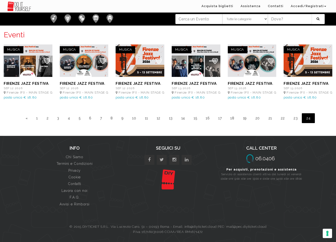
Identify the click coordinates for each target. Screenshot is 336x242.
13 (171, 118)
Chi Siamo (74, 157)
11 (146, 118)
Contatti (275, 6)
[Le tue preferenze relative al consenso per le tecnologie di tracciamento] (327, 233)
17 (220, 118)
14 (183, 118)
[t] (161, 159)
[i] (186, 159)
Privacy (74, 170)
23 (295, 118)
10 (134, 118)
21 (270, 118)
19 (245, 118)
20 (257, 118)
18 (232, 118)
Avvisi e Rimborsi (75, 204)
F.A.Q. (74, 197)
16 (208, 118)
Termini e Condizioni (74, 164)
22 (283, 118)
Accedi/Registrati (307, 6)
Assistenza (250, 6)
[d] (174, 159)
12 (158, 118)
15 (195, 118)
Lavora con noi (74, 191)
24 (308, 118)
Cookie (74, 177)
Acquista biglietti (217, 6)
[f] (149, 159)
